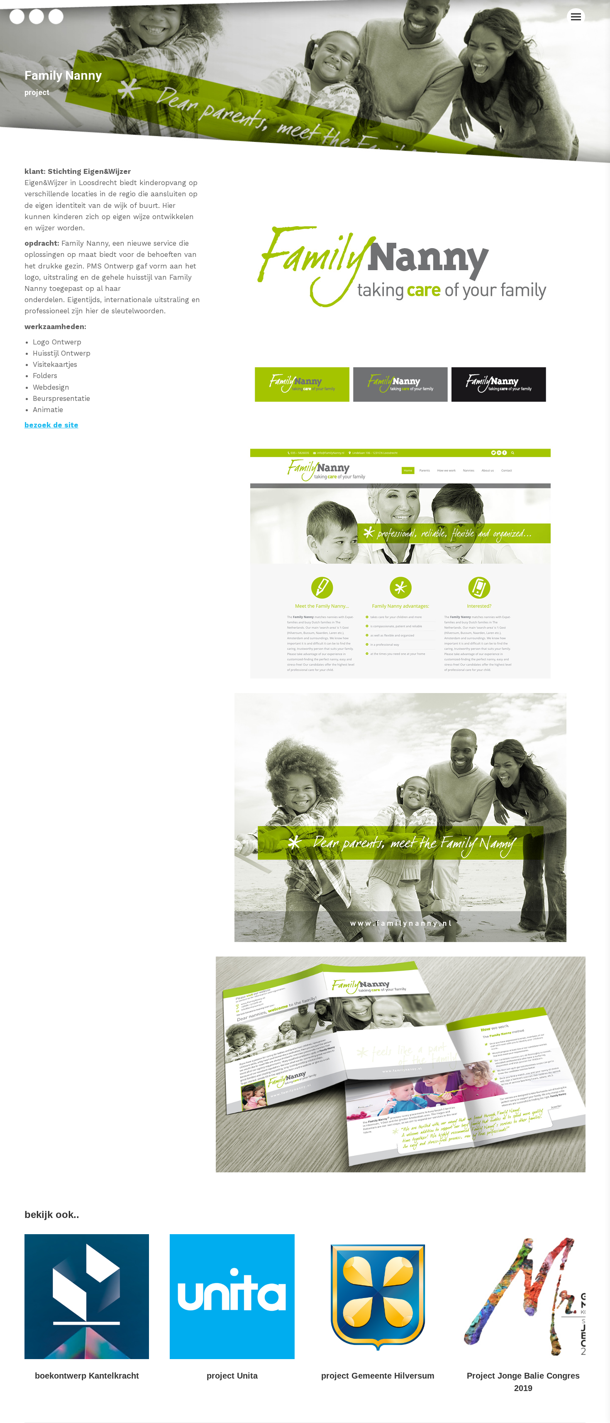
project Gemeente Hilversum (377, 1375)
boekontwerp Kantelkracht (87, 1375)
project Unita (232, 1375)
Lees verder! (87, 1297)
